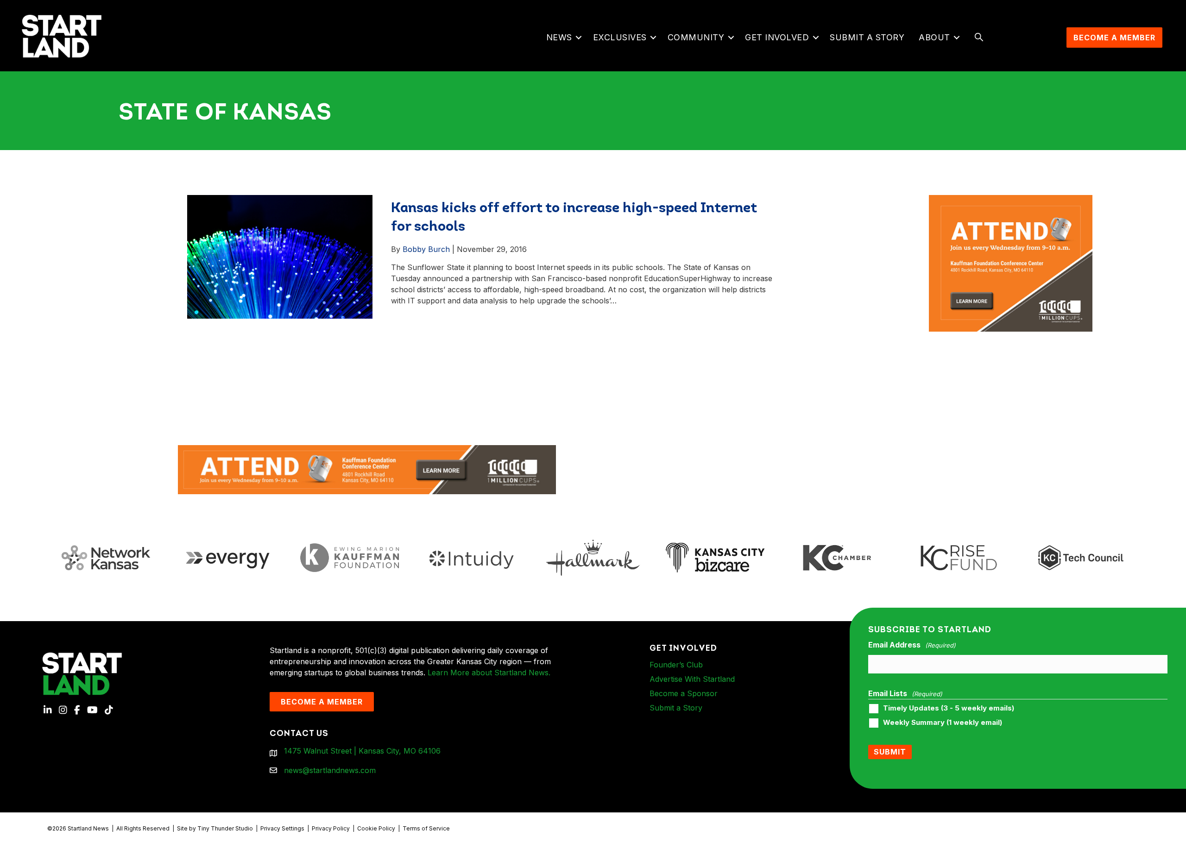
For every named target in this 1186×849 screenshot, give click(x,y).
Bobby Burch (426, 249)
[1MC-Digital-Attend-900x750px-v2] (1011, 200)
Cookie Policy (376, 828)
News (559, 37)
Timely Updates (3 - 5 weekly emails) (948, 708)
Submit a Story (867, 37)
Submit (890, 751)
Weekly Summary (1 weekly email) (942, 722)
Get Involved (777, 37)
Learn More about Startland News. (489, 672)
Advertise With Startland (692, 679)
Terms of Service (426, 828)
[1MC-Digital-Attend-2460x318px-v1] (367, 469)
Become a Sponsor (684, 693)
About (934, 37)
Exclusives (620, 37)
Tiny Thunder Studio (225, 828)
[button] (579, 37)
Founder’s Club (676, 664)
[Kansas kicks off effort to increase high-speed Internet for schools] (279, 256)
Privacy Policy (331, 828)
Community (696, 37)
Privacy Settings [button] (282, 828)
